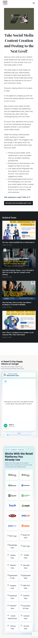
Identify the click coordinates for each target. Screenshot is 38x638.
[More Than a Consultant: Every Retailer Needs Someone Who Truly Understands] (19, 320)
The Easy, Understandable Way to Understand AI (18, 242)
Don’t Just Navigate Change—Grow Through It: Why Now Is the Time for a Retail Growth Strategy (18, 272)
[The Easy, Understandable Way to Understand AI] (19, 230)
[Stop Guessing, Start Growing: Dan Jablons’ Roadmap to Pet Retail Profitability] (19, 290)
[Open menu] (34, 3)
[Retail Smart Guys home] (5, 3)
